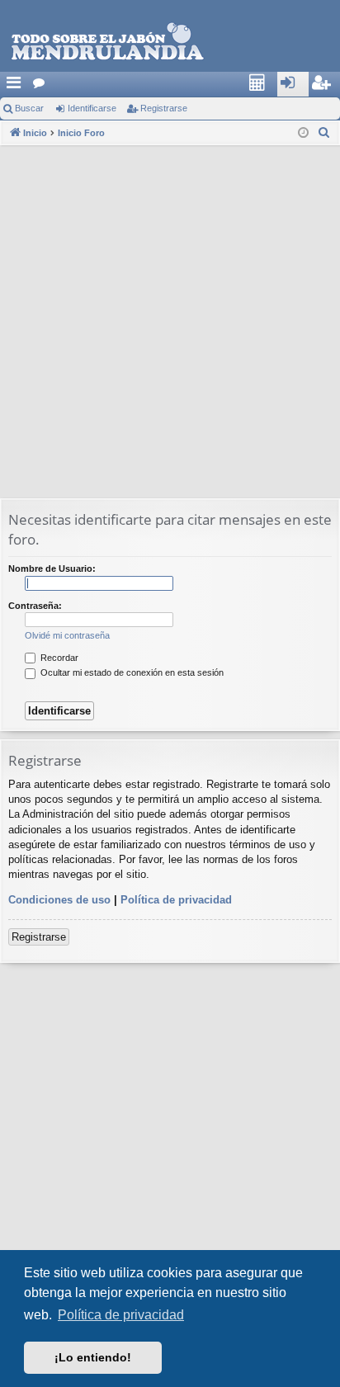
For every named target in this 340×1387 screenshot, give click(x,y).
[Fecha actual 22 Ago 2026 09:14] (303, 133)
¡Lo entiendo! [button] (92, 1357)
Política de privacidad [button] (121, 1315)
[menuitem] (261, 84)
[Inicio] (170, 42)
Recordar (58, 658)
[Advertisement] (170, 323)
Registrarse (163, 108)
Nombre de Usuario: (52, 568)
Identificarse (92, 108)
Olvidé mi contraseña (67, 635)
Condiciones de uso (59, 900)
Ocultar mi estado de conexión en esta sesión (131, 672)
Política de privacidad (176, 900)
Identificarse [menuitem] (297, 87)
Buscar (29, 108)
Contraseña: (35, 606)
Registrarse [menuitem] (328, 87)
